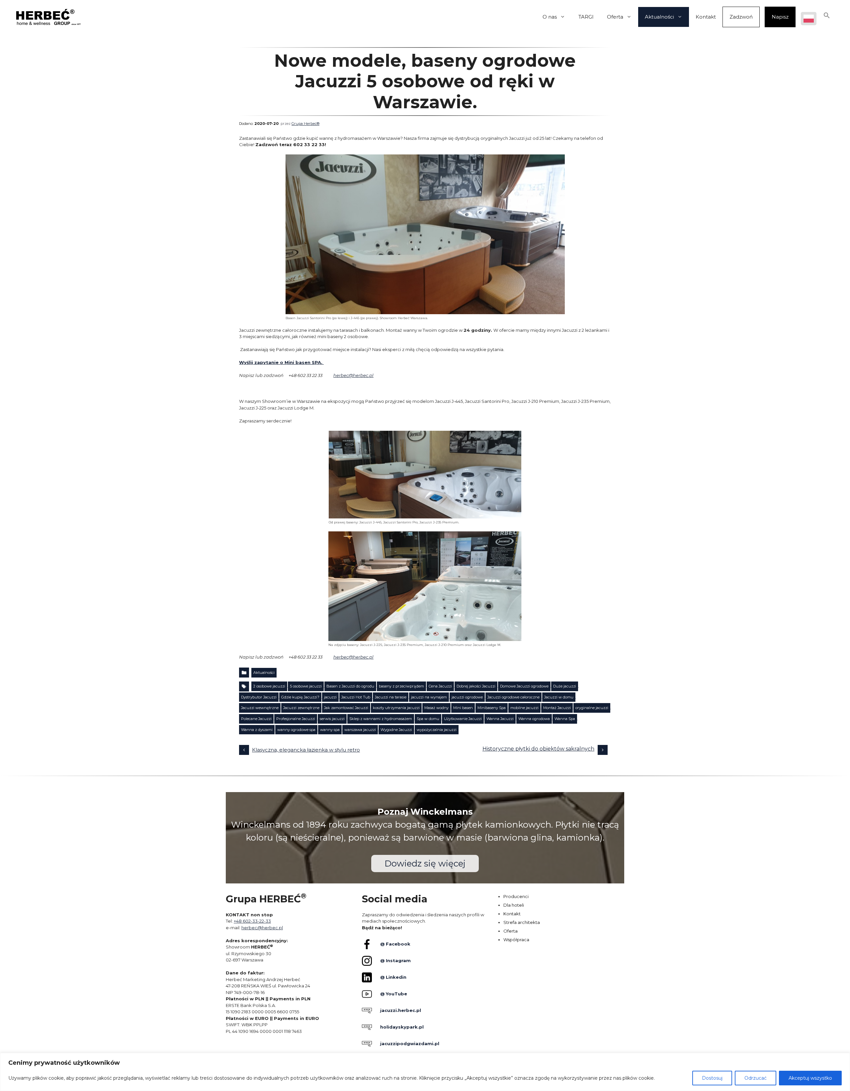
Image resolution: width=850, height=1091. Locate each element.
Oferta (615, 17)
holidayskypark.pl (402, 1027)
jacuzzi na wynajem (429, 697)
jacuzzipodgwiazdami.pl (409, 1043)
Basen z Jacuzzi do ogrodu (350, 686)
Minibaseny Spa (491, 707)
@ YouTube (393, 993)
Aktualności (659, 17)
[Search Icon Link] (827, 17)
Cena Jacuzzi (440, 686)
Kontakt (706, 17)
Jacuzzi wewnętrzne (260, 707)
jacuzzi (330, 697)
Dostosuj (712, 1078)
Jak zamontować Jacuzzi (346, 707)
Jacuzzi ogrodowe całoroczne (513, 697)
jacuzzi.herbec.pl (400, 1010)
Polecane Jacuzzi (256, 718)
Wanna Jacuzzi (500, 718)
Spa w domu (428, 718)
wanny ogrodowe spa (296, 729)
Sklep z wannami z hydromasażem (380, 718)
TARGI (586, 17)
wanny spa (330, 729)
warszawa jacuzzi (360, 729)
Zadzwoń (741, 17)
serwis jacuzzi (332, 718)
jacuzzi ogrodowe (467, 697)
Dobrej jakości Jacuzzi (476, 686)
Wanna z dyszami (257, 729)
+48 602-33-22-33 (252, 921)
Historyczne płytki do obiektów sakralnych (538, 749)
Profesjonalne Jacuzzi (295, 718)
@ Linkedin (393, 977)
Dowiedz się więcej (425, 863)
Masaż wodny (436, 707)
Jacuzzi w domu (558, 697)
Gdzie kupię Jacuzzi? (300, 697)
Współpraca (516, 939)
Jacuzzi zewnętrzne (301, 707)
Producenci (516, 896)
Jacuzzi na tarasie (390, 697)
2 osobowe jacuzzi (269, 686)
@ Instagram (395, 960)
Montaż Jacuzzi (557, 707)
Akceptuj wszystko (810, 1078)
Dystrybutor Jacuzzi (259, 697)
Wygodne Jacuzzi (396, 729)
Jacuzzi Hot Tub (355, 697)
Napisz (780, 17)
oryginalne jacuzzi (591, 707)
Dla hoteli (513, 905)
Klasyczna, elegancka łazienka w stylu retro (306, 750)
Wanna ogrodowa (534, 718)
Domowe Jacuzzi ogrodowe (524, 686)
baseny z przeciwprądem (401, 686)
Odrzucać (755, 1078)
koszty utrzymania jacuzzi (396, 707)
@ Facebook (395, 944)
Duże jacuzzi (564, 686)
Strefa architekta (521, 922)
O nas (550, 17)
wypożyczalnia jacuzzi (437, 729)
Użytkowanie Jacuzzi (463, 718)
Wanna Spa (564, 718)
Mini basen (463, 707)
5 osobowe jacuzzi (306, 686)
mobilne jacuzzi (524, 707)
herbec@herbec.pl (353, 375)
